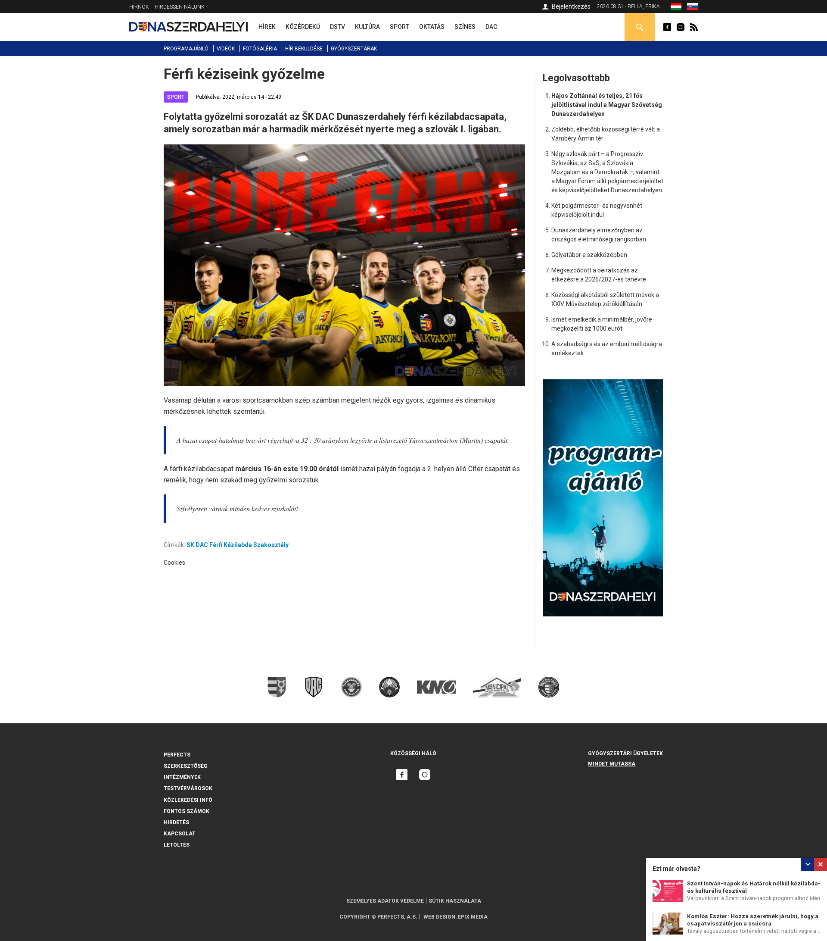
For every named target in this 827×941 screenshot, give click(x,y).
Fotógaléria (260, 49)
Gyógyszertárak (354, 49)
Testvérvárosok (188, 788)
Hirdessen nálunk (180, 7)
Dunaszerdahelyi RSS (694, 27)
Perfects (177, 755)
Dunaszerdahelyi (667, 27)
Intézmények (182, 777)
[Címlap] (188, 26)
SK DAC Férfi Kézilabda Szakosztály (238, 544)
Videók (226, 49)
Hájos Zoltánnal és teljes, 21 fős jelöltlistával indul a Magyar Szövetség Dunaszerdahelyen (606, 104)
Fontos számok (186, 811)
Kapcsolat (180, 834)
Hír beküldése (304, 49)
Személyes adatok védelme (385, 901)
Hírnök (139, 7)
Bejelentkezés (571, 6)
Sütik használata (455, 901)
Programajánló (186, 49)
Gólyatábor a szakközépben (589, 254)
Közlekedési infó (188, 800)
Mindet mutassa (611, 764)
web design (439, 917)
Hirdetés (176, 822)
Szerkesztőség (186, 766)
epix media (473, 917)
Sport (175, 97)
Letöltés (177, 845)
